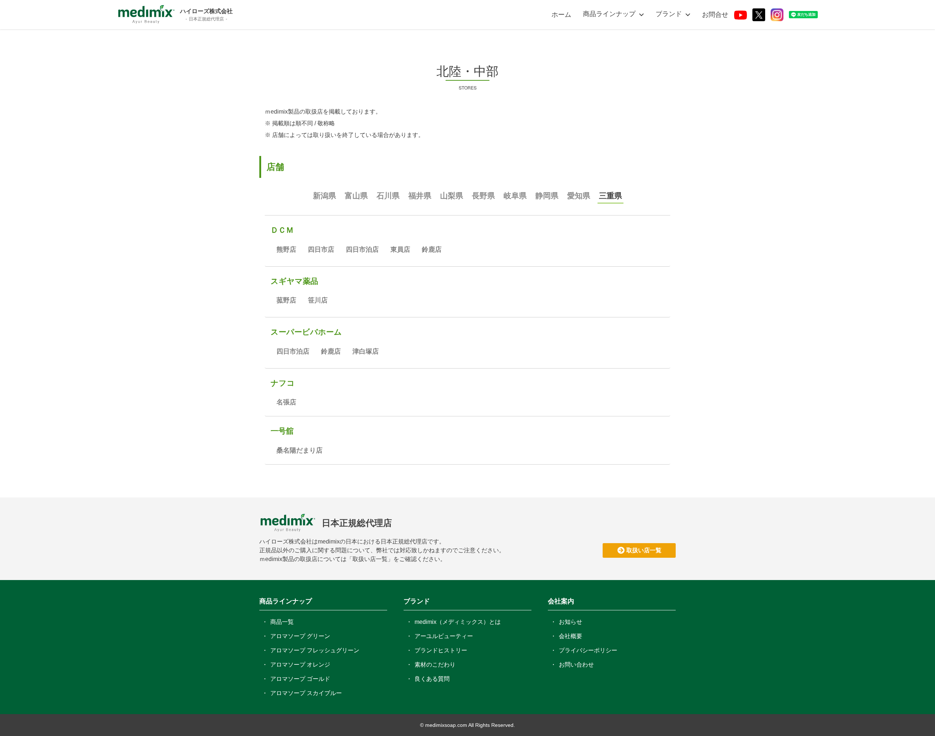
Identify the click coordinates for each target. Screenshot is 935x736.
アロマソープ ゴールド (300, 679)
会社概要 (570, 636)
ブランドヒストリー (441, 650)
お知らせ (570, 622)
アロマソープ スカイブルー (306, 693)
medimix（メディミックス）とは (458, 622)
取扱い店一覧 (643, 550)
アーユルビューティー (444, 636)
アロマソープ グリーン (300, 636)
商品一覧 (282, 622)
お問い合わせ (576, 664)
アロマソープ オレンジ (300, 664)
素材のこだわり (435, 664)
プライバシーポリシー (588, 650)
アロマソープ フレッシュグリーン (314, 650)
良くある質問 (432, 679)
